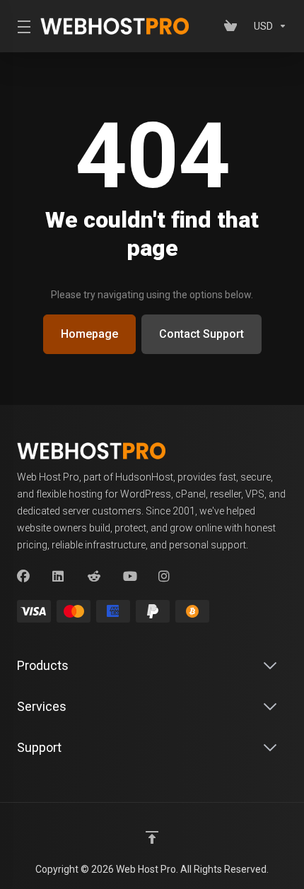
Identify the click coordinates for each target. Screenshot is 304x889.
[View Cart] (233, 26)
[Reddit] (94, 577)
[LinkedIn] (58, 577)
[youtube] (129, 577)
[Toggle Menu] (20, 26)
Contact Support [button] (201, 334)
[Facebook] (23, 577)
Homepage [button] (89, 334)
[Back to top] (152, 837)
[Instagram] (164, 577)
